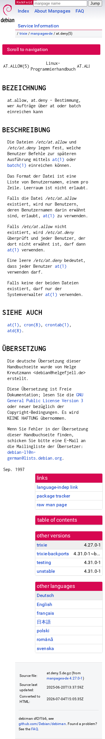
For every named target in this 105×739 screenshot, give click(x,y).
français (45, 613)
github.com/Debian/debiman (42, 724)
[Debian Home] (7, 12)
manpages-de (42, 33)
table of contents (57, 520)
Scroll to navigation (27, 49)
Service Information (38, 26)
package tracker (53, 496)
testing (44, 562)
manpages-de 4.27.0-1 (65, 678)
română (45, 639)
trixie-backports (53, 553)
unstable (46, 571)
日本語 (44, 622)
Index (23, 11)
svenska (45, 648)
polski (43, 630)
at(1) (58, 159)
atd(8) (14, 330)
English (44, 604)
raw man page (52, 504)
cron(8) (32, 324)
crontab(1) (57, 324)
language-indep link (57, 487)
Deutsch (45, 595)
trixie (23, 33)
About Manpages (52, 11)
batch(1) (16, 165)
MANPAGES (26, 2)
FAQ (80, 11)
